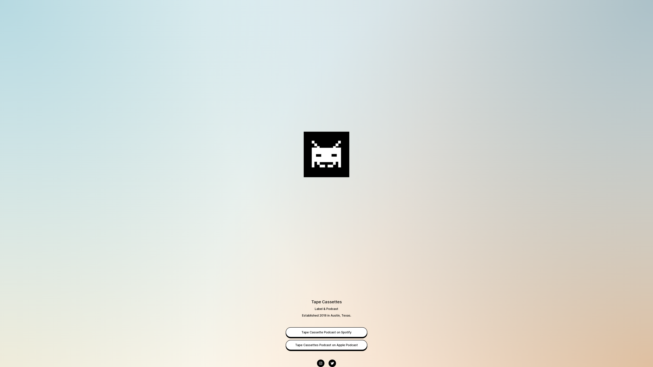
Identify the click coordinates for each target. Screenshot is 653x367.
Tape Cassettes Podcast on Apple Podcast (326, 345)
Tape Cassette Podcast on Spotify (326, 332)
